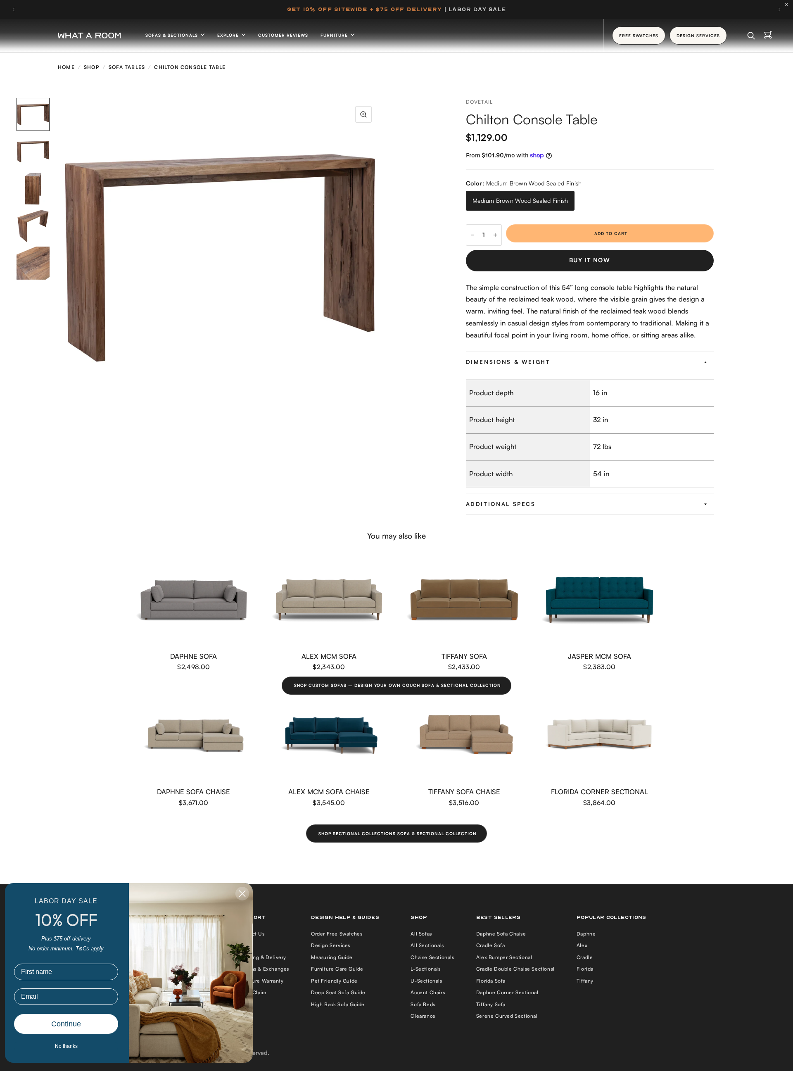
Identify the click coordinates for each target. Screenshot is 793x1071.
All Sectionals (427, 945)
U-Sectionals (426, 981)
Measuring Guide (332, 957)
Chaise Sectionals (432, 957)
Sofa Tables (127, 67)
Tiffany (585, 981)
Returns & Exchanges (263, 969)
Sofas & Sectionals (172, 35)
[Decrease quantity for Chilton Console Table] (472, 235)
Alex (582, 945)
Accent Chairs (428, 992)
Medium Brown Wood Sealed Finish (520, 200)
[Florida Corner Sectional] (599, 736)
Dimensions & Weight (508, 362)
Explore (228, 35)
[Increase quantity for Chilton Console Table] (495, 235)
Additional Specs (501, 504)
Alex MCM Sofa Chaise (329, 791)
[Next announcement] (779, 9)
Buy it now (589, 260)
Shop (92, 67)
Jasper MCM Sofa (599, 656)
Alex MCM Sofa (329, 656)
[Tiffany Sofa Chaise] (464, 736)
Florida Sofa (491, 981)
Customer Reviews (283, 35)
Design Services (330, 945)
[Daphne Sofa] (193, 600)
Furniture (335, 35)
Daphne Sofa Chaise (193, 791)
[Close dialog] (242, 893)
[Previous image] (60, 258)
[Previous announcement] (14, 9)
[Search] (751, 35)
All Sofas (421, 934)
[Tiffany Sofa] (464, 600)
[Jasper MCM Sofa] (599, 600)
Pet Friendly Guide (334, 981)
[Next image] (380, 258)
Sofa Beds (423, 1004)
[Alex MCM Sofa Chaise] (329, 736)
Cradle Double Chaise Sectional (515, 969)
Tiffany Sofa (464, 656)
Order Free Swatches (336, 934)
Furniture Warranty (260, 981)
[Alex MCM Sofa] (329, 600)
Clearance (423, 1016)
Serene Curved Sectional (507, 1016)
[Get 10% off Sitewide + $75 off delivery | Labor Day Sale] (396, 9)
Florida (585, 969)
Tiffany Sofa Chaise (464, 791)
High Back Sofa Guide (338, 1004)
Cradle (585, 957)
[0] (768, 35)
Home (66, 67)
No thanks (66, 1046)
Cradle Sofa (490, 945)
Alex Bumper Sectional (504, 957)
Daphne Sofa (193, 656)
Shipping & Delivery (261, 957)
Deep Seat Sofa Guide (338, 992)
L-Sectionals (425, 969)
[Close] (788, 4)
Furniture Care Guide (337, 969)
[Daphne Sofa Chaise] (193, 736)
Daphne (586, 934)
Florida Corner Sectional (599, 791)
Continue (66, 1024)
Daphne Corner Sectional (507, 992)
